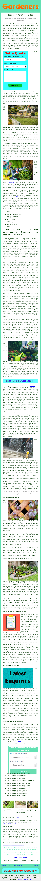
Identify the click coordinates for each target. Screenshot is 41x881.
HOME (18, 11)
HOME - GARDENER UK (20, 857)
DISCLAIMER (36, 11)
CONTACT (30, 11)
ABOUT (26, 11)
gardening (6, 91)
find (8, 724)
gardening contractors (10, 275)
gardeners (21, 262)
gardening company (26, 334)
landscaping (10, 130)
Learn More (22, 880)
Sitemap (4, 865)
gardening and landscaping (19, 649)
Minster (32, 386)
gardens (15, 33)
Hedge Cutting (17, 865)
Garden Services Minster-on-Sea (15, 744)
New (10, 865)
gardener (16, 48)
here (19, 741)
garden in (35, 240)
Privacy (36, 865)
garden (18, 25)
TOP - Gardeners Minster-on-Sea (13, 845)
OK (31, 880)
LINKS (22, 11)
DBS (17, 196)
